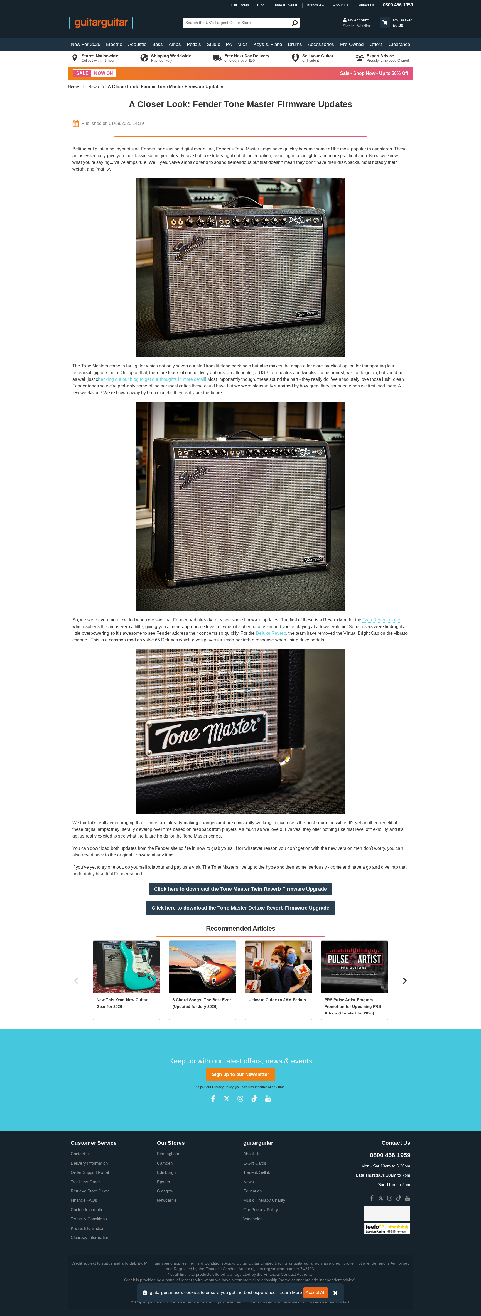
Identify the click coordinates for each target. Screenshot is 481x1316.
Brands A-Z (316, 5)
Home (73, 86)
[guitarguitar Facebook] (213, 1098)
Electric (114, 44)
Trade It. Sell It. (286, 5)
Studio (213, 44)
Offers (376, 44)
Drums (295, 44)
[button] (385, 22)
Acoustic (137, 44)
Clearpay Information (90, 1237)
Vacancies (252, 1218)
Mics (242, 44)
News (93, 86)
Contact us (81, 1153)
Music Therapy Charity (264, 1200)
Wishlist (363, 26)
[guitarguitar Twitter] (227, 1098)
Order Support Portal (90, 1172)
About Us (341, 5)
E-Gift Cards (254, 1163)
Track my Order (85, 1181)
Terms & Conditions (89, 1218)
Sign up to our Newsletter (240, 1074)
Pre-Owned (352, 44)
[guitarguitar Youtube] (268, 1098)
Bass (157, 44)
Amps (175, 44)
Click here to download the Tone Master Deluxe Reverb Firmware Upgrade (241, 908)
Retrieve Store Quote (90, 1191)
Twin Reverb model (381, 620)
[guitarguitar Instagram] (240, 1098)
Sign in (349, 26)
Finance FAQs (84, 1200)
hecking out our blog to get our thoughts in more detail (151, 379)
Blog (260, 5)
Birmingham (168, 1153)
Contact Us (366, 5)
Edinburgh (166, 1172)
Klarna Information (87, 1228)
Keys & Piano (268, 44)
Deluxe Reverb (271, 633)
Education (252, 1191)
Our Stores (240, 5)
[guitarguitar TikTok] (254, 1098)
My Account (358, 20)
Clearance (399, 44)
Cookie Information (88, 1209)
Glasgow (165, 1191)
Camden (165, 1163)
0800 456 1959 (398, 5)
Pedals (194, 44)
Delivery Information (89, 1163)
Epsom (163, 1181)
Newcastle (166, 1200)
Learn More (290, 1292)
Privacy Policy (222, 1087)
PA (229, 44)
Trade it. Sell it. (256, 1172)
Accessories (321, 44)
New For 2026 (85, 44)
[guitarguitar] (101, 22)
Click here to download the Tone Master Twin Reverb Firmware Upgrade (240, 889)
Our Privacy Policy (260, 1209)
